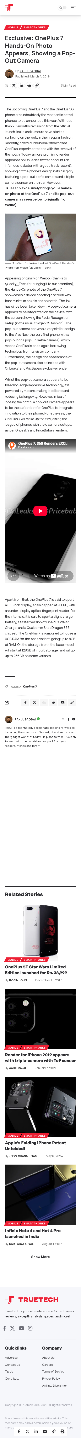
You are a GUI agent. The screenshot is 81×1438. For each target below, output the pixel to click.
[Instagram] (30, 1328)
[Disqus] (40, 812)
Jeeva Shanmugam (23, 1156)
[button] (74, 7)
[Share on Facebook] (18, 1431)
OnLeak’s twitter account (44, 160)
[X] (12, 1328)
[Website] (63, 719)
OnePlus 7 (30, 686)
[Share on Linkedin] (21, 85)
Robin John (18, 980)
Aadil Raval (18, 1068)
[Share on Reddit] (29, 85)
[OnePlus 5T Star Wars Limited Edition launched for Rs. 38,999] (40, 931)
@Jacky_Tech (16, 284)
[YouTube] (74, 719)
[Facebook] (68, 719)
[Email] (44, 1431)
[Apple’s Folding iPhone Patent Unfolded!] (40, 1107)
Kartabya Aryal (21, 1244)
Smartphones (35, 27)
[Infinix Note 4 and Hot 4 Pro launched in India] (40, 1195)
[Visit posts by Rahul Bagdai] (8, 719)
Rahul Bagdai (30, 71)
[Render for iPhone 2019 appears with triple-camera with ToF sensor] (40, 1019)
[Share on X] (13, 85)
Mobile (12, 27)
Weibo (45, 278)
